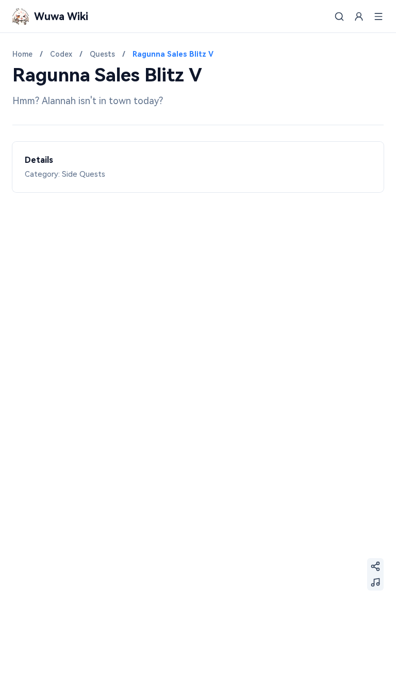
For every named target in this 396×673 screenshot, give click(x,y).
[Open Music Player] (375, 582)
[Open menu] (378, 16)
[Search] (339, 16)
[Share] (375, 566)
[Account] (359, 16)
